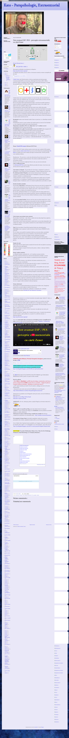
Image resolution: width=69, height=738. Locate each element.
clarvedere (21, 495)
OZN (5, 518)
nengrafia (6, 503)
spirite (6, 601)
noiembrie (7, 75)
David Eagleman (7, 349)
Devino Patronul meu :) (18, 63)
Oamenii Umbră (7, 509)
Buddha (6, 292)
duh (5, 372)
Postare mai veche (48, 524)
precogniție (34, 495)
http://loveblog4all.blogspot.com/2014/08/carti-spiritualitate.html (28, 368)
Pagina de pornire (32, 524)
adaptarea (6, 270)
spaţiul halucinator (7, 598)
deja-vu (6, 358)
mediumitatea (7, 485)
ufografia (6, 647)
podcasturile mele (25, 348)
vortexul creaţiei (7, 670)
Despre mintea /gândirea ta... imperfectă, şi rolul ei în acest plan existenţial (62, 338)
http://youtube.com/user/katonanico (43, 415)
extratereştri (6, 403)
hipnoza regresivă (7, 438)
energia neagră (7, 381)
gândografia (6, 422)
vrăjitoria (6, 672)
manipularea (6, 479)
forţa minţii (6, 415)
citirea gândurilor (7, 318)
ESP (23, 495)
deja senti (6, 353)
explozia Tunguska (7, 398)
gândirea (6, 421)
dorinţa (6, 371)
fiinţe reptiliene (7, 412)
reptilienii (6, 582)
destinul (6, 362)
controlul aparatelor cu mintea (6, 334)
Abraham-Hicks (7, 264)
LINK (18, 360)
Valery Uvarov (7, 653)
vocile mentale (7, 668)
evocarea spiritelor (7, 390)
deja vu (6, 357)
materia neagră (7, 480)
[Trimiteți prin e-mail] (24, 493)
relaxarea (6, 579)
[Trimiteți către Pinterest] (28, 493)
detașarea (6, 363)
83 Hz (6, 261)
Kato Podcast (27, 355)
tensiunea (6, 634)
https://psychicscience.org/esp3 (20, 70)
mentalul (6, 488)
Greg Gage (6, 432)
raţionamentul (7, 573)
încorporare (6, 458)
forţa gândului (7, 414)
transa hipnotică (7, 644)
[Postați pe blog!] (25, 493)
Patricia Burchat (7, 528)
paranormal (6, 519)
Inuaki (6, 455)
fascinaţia (6, 407)
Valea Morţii (7, 652)
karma (6, 466)
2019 (6, 74)
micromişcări (7, 495)
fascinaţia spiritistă (7, 408)
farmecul (6, 406)
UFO (5, 646)
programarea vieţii (7, 550)
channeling (6, 317)
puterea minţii (7, 570)
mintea (6, 498)
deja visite (6, 356)
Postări (57, 45)
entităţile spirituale (7, 383)
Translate (7, 68)
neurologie (6, 506)
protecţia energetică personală (6, 558)
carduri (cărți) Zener (24, 150)
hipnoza (6, 437)
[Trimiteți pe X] (26, 493)
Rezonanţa (6, 583)
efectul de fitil (7, 378)
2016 (6, 84)
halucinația (6, 434)
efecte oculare (7, 373)
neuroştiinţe (6, 508)
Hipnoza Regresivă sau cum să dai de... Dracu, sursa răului (62, 298)
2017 (6, 82)
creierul (6, 343)
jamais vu (6, 461)
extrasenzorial (7, 402)
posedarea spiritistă (7, 540)
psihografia (6, 565)
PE (5, 530)
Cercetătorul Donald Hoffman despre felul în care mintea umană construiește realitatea (60, 374)
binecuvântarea (7, 287)
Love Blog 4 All (57, 396)
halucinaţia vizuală (7, 435)
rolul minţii (6, 588)
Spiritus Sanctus (7, 615)
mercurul (6, 489)
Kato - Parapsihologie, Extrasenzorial (32, 5)
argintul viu (6, 276)
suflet (5, 625)
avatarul (6, 282)
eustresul (6, 389)
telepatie (38, 495)
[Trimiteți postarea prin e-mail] (22, 493)
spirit (5, 600)
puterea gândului (7, 568)
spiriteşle (6, 610)
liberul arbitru (7, 473)
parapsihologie (7, 523)
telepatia (6, 631)
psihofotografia (7, 563)
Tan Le (6, 630)
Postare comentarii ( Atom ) (22, 526)
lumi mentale (7, 474)
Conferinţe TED (7, 328)
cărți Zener (17, 495)
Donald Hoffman (7, 369)
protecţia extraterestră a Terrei (7, 561)
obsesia (6, 511)
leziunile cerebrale (7, 471)
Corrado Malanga (7, 339)
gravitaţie (6, 431)
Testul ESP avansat (21, 146)
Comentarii (57, 47)
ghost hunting (7, 428)
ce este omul (7, 310)
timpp (6, 641)
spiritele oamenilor (7, 608)
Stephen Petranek (7, 620)
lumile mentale (7, 475)
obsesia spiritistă (7, 512)
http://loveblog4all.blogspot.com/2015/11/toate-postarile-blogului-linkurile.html (31, 426)
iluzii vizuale (7, 444)
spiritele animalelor (7, 604)
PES (32, 495)
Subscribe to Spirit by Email (19, 398)
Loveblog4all (57, 418)
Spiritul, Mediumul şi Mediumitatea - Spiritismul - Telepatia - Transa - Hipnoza (59, 322)
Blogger (42, 727)
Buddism (6, 293)
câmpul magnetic (7, 308)
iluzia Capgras (7, 443)
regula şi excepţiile (7, 577)
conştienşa (6, 330)
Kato (5, 467)
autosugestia (6, 281)
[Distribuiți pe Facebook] (27, 493)
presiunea (6, 547)
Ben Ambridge (7, 285)
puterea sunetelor (7, 571)
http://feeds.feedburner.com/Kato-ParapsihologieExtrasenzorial (27, 390)
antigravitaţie (7, 275)
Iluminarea (6, 442)
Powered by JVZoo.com (41, 464)
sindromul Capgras (7, 594)
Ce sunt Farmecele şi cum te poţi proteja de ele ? (7, 152)
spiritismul (6, 613)
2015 (6, 85)
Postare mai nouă (15, 524)
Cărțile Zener (16, 79)
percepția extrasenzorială (28, 495)
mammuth (36, 727)
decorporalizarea (7, 351)
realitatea (6, 576)
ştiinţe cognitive (7, 628)
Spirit (56, 406)
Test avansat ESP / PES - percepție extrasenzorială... (8, 79)
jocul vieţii (6, 465)
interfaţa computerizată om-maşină (7, 449)
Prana (6, 544)
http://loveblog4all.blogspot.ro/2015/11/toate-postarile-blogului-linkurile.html (60, 391)
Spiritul (6, 614)
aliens (6, 272)
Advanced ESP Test (19, 165)
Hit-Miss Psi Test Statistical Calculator (32, 290)
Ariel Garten (7, 278)
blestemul (6, 289)
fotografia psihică (7, 419)
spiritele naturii (7, 606)
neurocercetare (7, 504)
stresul (6, 622)
